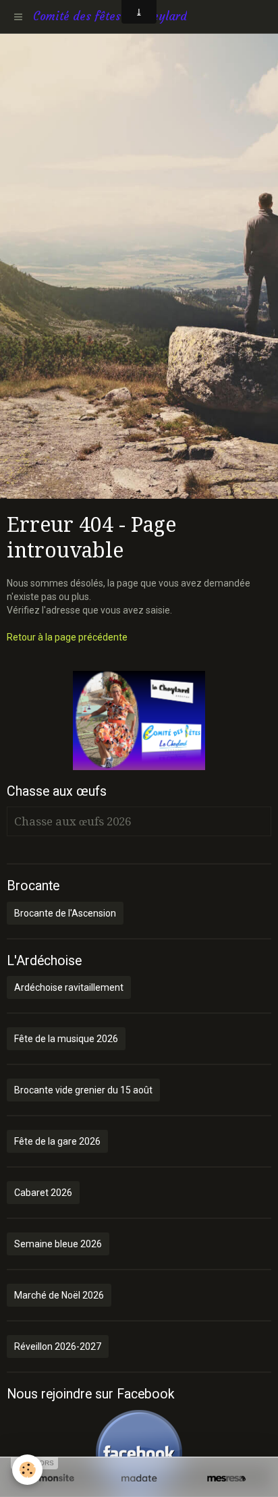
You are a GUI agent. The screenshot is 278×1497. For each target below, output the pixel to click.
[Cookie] (27, 1469)
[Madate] (139, 1478)
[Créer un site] (51, 1478)
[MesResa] (226, 1478)
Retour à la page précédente (67, 637)
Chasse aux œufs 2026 (72, 821)
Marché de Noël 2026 (59, 1295)
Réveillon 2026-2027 (57, 1346)
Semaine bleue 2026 (58, 1244)
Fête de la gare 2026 (57, 1141)
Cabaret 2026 (43, 1192)
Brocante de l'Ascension (65, 913)
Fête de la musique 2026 (66, 1038)
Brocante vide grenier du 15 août (83, 1090)
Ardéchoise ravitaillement (68, 987)
